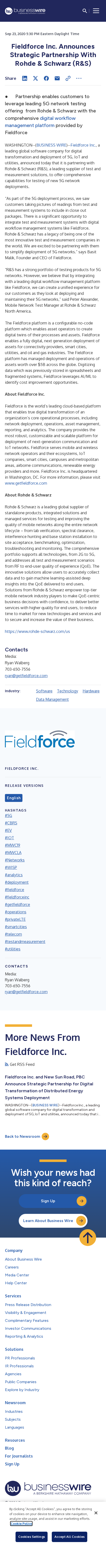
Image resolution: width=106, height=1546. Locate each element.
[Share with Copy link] (68, 78)
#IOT (9, 837)
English (13, 798)
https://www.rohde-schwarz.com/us (37, 631)
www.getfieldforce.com (26, 483)
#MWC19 (12, 845)
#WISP (11, 867)
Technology (67, 690)
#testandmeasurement (25, 941)
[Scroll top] (87, 1237)
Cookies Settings (31, 1537)
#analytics (14, 874)
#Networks (15, 860)
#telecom (13, 934)
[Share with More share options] (79, 78)
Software (44, 690)
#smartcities (16, 926)
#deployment (17, 882)
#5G (8, 815)
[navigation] (96, 11)
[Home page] (25, 11)
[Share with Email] (57, 78)
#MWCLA (13, 852)
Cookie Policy (21, 1523)
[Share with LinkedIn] (25, 78)
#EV (8, 830)
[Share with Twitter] (35, 78)
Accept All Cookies (69, 1537)
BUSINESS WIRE (51, 145)
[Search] (85, 11)
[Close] (95, 1513)
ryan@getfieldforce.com (26, 675)
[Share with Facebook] (46, 78)
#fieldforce (14, 889)
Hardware (91, 690)
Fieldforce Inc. (83, 145)
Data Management (52, 699)
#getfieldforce (17, 904)
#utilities (12, 948)
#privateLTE (15, 919)
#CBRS (11, 822)
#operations (15, 911)
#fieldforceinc (17, 897)
